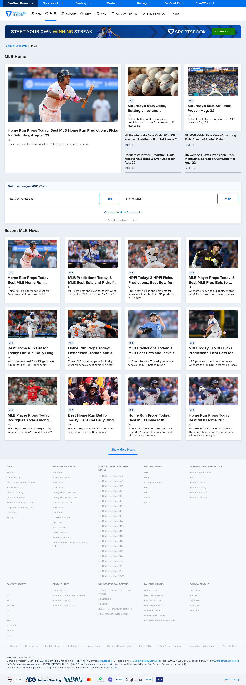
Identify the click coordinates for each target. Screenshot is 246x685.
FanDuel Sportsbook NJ (110, 541)
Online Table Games (154, 615)
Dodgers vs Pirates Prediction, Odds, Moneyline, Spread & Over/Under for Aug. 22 (150, 159)
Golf (9, 615)
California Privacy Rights (119, 646)
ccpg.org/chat (105, 661)
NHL (103, 13)
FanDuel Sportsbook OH (111, 551)
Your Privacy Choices (170, 646)
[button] (223, 31)
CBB (9, 635)
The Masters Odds (62, 518)
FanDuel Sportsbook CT (110, 496)
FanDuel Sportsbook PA (110, 556)
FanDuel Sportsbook (200, 473)
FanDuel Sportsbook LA (110, 521)
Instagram (195, 600)
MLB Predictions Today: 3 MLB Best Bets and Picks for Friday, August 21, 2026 (92, 282)
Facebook (195, 590)
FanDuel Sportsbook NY (110, 546)
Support (11, 473)
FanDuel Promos (126, 13)
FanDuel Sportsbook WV (111, 576)
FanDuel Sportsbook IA (110, 506)
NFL (38, 13)
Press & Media (229, 646)
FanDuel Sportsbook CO (110, 491)
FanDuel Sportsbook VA (110, 566)
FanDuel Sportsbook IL (110, 511)
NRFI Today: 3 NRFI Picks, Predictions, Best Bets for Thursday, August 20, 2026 (213, 353)
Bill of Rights (72, 646)
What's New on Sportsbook (21, 483)
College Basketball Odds (65, 498)
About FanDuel (14, 478)
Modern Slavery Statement (20, 503)
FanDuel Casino (198, 483)
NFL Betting (104, 599)
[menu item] (16, 10)
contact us (111, 668)
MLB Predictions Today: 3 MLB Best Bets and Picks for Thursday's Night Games (152, 353)
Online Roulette (152, 610)
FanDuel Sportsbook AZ (110, 481)
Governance (31, 646)
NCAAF (71, 13)
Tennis (10, 620)
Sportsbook (51, 3)
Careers (14, 646)
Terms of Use (145, 646)
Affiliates (11, 513)
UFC (146, 493)
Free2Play (203, 3)
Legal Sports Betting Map (20, 508)
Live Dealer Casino (153, 605)
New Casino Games (154, 595)
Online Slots (150, 590)
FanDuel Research (16, 46)
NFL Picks (103, 604)
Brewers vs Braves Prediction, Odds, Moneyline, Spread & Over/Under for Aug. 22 (210, 159)
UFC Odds (58, 523)
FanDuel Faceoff (198, 493)
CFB (9, 610)
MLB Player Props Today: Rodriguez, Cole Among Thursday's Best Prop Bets (31, 420)
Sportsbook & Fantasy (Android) (69, 595)
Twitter (193, 595)
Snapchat (194, 610)
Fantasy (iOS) (59, 590)
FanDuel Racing (198, 488)
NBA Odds (58, 483)
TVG (192, 478)
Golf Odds (58, 513)
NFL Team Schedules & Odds (113, 614)
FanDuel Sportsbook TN (110, 561)
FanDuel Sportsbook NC (110, 536)
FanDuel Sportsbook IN (110, 516)
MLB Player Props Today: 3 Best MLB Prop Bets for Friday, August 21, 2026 (212, 282)
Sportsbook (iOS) (61, 600)
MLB (53, 13)
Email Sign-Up (156, 13)
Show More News (123, 449)
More (175, 13)
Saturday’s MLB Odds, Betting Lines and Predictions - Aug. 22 (147, 110)
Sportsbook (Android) (64, 605)
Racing (142, 3)
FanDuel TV (172, 3)
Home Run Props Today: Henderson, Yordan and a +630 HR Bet (90, 353)
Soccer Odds (59, 528)
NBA (88, 13)
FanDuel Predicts (199, 498)
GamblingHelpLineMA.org (146, 661)
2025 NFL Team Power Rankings (115, 609)
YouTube (194, 605)
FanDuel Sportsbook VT (110, 571)
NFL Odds (58, 473)
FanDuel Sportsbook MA (111, 526)
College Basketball (154, 483)
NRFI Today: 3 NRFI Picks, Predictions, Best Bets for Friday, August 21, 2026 (150, 282)
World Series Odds (62, 538)
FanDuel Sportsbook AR (110, 476)
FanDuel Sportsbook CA (110, 486)
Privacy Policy (93, 646)
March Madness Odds (64, 503)
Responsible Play (16, 498)
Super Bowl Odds (62, 478)
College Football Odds (64, 493)
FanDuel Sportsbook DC (110, 501)
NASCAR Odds (60, 533)
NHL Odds (58, 508)
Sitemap (11, 518)
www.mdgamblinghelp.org (225, 661)
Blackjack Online (152, 600)
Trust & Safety (52, 646)
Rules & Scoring (15, 493)
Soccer (147, 498)
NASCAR (11, 625)
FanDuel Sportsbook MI (110, 531)
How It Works (14, 488)
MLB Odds (58, 488)
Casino (111, 3)
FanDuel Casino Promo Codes (159, 620)
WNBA (10, 630)
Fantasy (81, 3)
